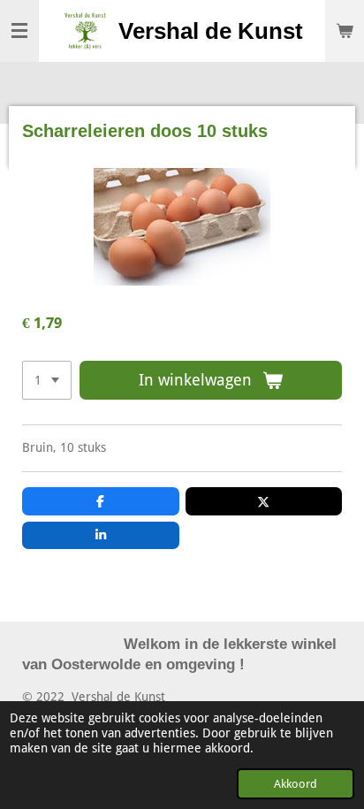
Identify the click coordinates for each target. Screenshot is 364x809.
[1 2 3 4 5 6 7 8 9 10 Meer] (47, 380)
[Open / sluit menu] (19, 31)
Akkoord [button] (295, 783)
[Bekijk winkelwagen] (344, 31)
